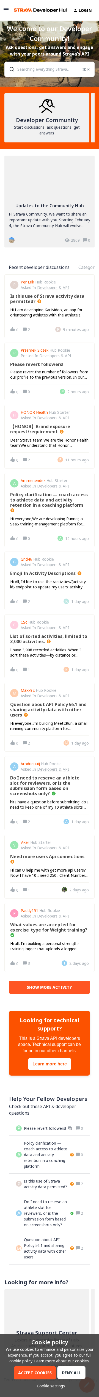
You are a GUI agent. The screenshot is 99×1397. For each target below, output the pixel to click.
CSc (24, 622)
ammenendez (33, 481)
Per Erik (27, 282)
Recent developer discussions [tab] (39, 267)
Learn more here (49, 1064)
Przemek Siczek (34, 350)
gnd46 (26, 559)
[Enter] (9, 69)
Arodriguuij (30, 764)
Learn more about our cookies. (62, 1360)
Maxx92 (28, 690)
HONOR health (34, 412)
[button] (49, 1385)
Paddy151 (29, 911)
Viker (25, 842)
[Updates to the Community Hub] (49, 201)
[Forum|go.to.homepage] (37, 10)
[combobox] (49, 69)
